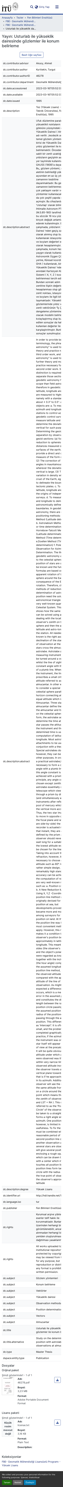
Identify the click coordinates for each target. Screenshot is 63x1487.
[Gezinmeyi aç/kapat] (57, 7)
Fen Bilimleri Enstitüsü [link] (39, 17)
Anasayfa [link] (7, 17)
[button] (10, 6)
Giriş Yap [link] (44, 6)
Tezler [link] (19, 17)
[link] (57, 1380)
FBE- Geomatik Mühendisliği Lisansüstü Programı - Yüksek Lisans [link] (21, 24)
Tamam (7, 1482)
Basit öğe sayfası (31, 54)
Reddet (18, 1482)
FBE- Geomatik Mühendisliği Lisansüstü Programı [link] (21, 21)
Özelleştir (30, 1482)
